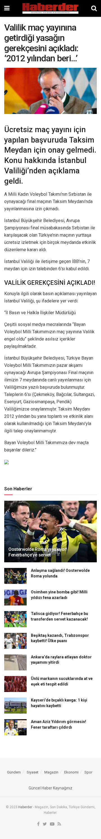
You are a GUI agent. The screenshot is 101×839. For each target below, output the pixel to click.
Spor (88, 772)
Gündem (14, 772)
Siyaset (32, 772)
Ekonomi (71, 772)
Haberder (25, 807)
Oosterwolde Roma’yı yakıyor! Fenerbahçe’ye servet (37, 552)
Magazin (51, 772)
